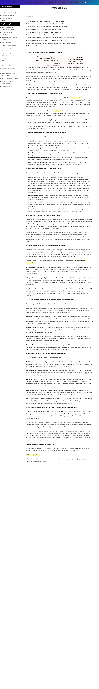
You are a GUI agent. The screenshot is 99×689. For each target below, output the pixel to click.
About (30, 2)
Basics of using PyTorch (7, 65)
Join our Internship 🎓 (75, 2)
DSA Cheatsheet (15, 2)
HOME (22, 2)
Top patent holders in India (8, 15)
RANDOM (42, 2)
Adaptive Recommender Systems (10, 78)
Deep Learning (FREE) (63, 2)
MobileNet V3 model (7, 86)
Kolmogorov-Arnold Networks (9, 45)
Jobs (27, 2)
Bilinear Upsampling (6, 42)
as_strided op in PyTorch (8, 53)
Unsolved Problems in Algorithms (9, 12)
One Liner (36, 2)
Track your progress (51, 2)
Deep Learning (59, 11)
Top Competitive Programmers (9, 10)
